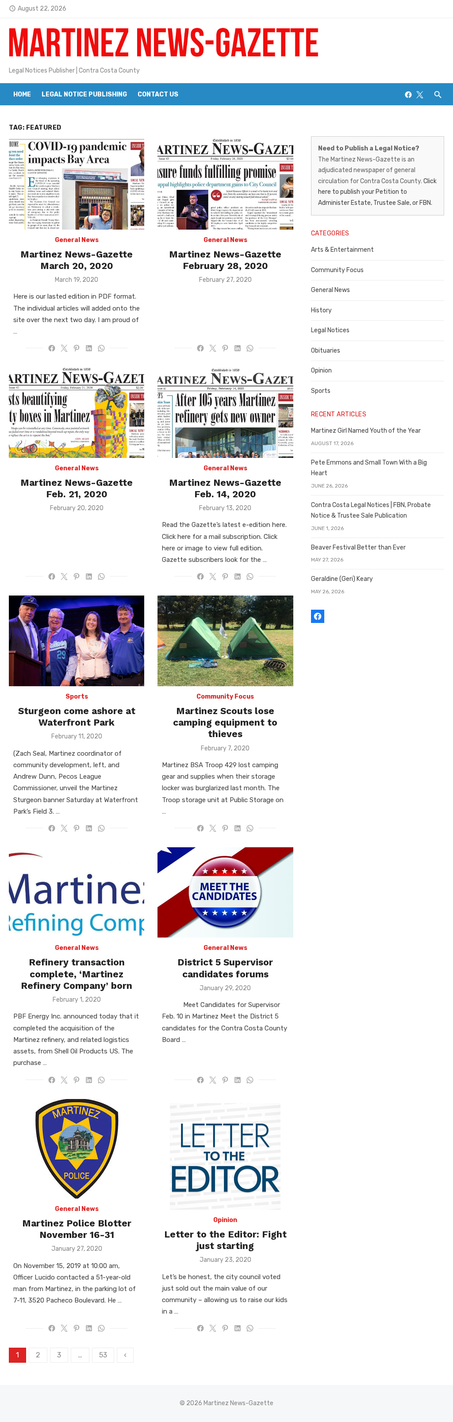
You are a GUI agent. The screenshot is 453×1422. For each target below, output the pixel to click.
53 (103, 1355)
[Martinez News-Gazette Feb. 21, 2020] (76, 412)
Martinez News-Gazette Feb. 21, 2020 (76, 488)
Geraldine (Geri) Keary (342, 579)
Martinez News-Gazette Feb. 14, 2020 (225, 488)
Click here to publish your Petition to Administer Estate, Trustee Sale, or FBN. (377, 192)
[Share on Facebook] (52, 348)
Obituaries (325, 350)
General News (77, 240)
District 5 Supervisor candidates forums (225, 968)
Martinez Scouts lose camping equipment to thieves (225, 722)
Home (22, 94)
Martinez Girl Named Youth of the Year (366, 430)
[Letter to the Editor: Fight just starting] (225, 1154)
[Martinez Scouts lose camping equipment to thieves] (225, 641)
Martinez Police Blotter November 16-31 (76, 1229)
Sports (76, 696)
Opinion (225, 1220)
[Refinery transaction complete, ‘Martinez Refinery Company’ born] (76, 892)
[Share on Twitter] (64, 348)
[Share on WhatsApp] (101, 348)
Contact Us (158, 94)
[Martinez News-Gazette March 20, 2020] (76, 184)
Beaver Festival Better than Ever (358, 547)
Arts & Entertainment (342, 250)
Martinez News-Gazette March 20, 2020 (76, 260)
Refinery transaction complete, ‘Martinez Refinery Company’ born (76, 974)
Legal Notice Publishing (84, 94)
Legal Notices (330, 330)
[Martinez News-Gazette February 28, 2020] (225, 184)
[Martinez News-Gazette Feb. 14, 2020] (225, 412)
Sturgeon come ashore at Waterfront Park (76, 716)
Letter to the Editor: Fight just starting (225, 1240)
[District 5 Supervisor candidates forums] (225, 892)
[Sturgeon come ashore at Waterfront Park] (76, 641)
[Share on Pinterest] (77, 348)
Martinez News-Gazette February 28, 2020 (225, 260)
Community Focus (225, 696)
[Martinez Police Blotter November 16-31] (77, 1149)
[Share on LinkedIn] (89, 348)
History (321, 310)
